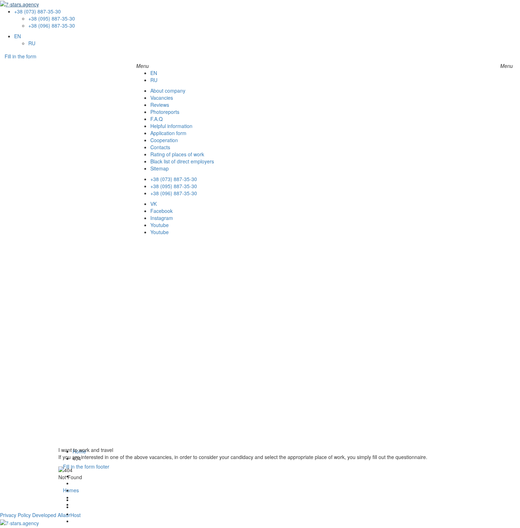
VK (153, 203)
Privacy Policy (15, 514)
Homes (71, 490)
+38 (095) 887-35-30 (51, 18)
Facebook (161, 210)
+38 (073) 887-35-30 (37, 11)
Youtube (159, 224)
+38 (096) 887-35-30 (51, 25)
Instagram (161, 217)
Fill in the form (20, 56)
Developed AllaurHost (56, 514)
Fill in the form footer (86, 466)
